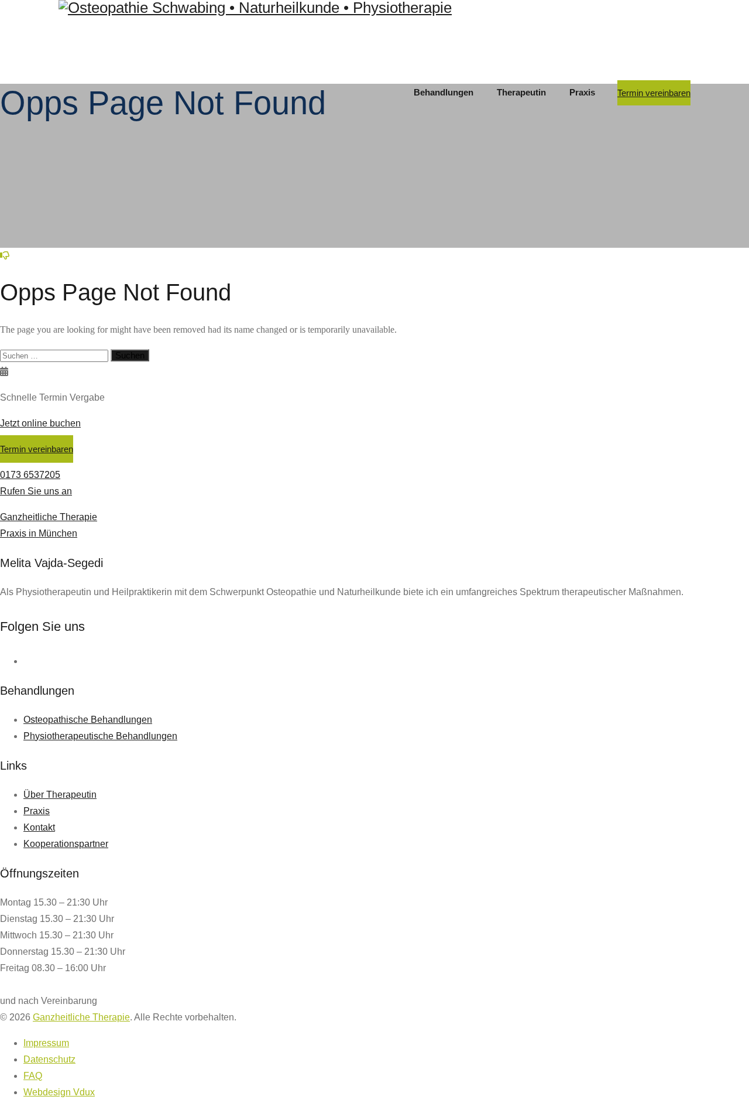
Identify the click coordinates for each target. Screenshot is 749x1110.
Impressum (46, 1043)
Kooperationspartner (65, 844)
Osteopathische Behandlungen (87, 720)
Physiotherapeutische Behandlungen (100, 736)
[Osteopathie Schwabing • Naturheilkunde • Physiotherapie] (374, 8)
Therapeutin (521, 92)
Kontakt (39, 827)
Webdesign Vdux (59, 1092)
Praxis (582, 92)
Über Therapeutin (60, 795)
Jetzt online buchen (40, 423)
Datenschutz (49, 1059)
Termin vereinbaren (653, 93)
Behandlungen (443, 92)
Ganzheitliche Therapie (81, 1017)
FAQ (32, 1076)
